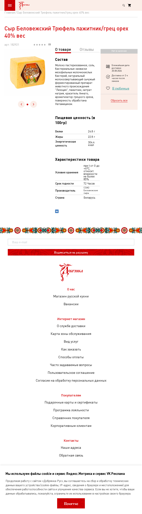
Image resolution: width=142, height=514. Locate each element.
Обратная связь (71, 455)
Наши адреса (71, 447)
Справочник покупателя (71, 418)
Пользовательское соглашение (71, 372)
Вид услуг (71, 341)
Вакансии (71, 304)
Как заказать (71, 349)
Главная (9, 12)
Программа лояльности (71, 410)
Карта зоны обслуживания (71, 334)
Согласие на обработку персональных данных (71, 380)
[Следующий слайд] (33, 104)
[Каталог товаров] (9, 5)
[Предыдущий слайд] (21, 104)
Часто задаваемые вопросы (71, 365)
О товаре (63, 49)
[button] (27, 104)
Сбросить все (119, 100)
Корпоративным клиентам (71, 426)
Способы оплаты (71, 357)
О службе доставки (71, 326)
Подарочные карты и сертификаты (71, 402)
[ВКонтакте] (57, 212)
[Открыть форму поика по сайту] (123, 5)
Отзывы (87, 49)
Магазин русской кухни (71, 296)
